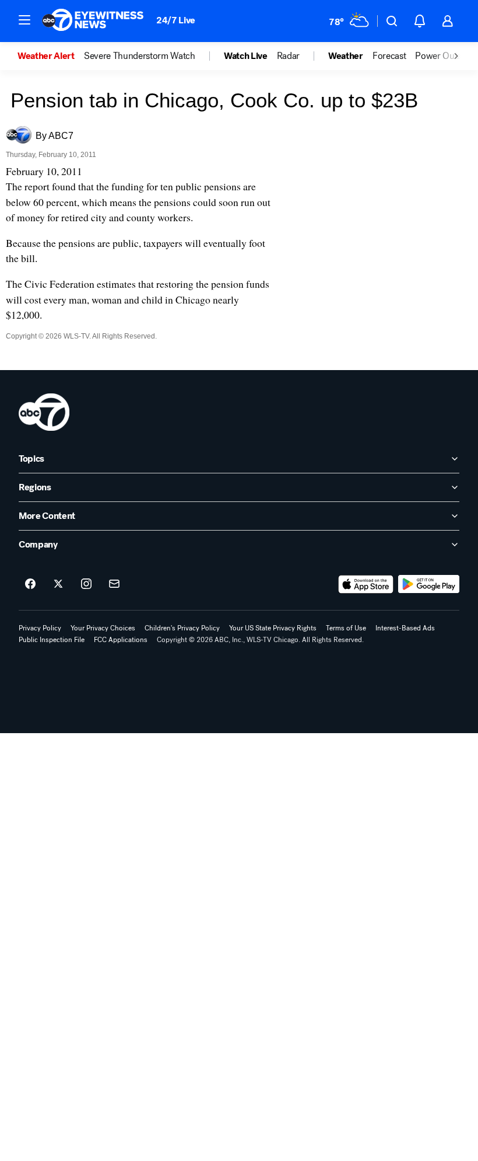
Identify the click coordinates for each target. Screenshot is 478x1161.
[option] (50, 56)
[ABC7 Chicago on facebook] (30, 584)
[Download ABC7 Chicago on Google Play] (428, 584)
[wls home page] (44, 412)
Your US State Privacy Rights (273, 628)
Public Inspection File (52, 639)
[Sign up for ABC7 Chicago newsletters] (114, 584)
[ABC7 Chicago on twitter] (58, 584)
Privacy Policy (40, 628)
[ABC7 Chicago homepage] (93, 21)
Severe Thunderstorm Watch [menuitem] (139, 56)
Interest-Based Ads (405, 628)
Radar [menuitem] (288, 56)
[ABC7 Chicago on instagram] (86, 584)
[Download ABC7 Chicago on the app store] (366, 584)
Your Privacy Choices (103, 628)
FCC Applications (120, 639)
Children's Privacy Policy (182, 628)
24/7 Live (175, 20)
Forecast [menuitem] (389, 56)
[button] (24, 20)
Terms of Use (346, 628)
